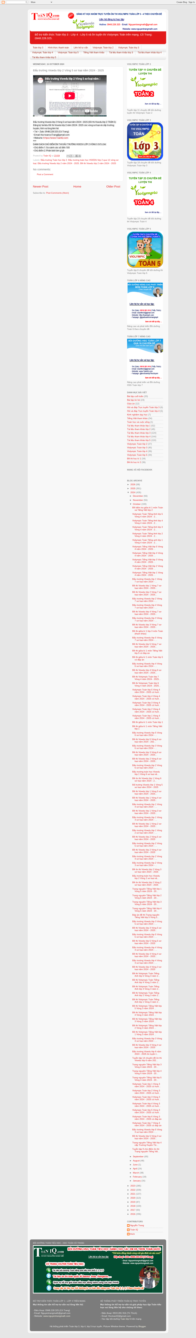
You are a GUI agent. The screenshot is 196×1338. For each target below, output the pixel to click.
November (138, 500)
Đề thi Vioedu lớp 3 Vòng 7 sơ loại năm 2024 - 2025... (146, 626)
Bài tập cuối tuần (135, 396)
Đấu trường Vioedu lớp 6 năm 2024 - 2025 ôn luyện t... (146, 1052)
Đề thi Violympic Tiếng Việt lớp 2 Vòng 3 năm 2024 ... (147, 1026)
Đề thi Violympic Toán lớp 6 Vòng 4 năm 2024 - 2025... (146, 684)
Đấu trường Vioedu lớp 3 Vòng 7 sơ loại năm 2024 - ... (147, 619)
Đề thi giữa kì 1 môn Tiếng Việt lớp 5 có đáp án (147, 652)
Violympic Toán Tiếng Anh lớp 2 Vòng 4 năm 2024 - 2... (147, 534)
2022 (133, 1190)
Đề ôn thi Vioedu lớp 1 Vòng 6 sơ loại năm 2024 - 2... (146, 779)
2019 (133, 1202)
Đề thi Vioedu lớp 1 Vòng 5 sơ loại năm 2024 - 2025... (146, 792)
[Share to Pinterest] (79, 155)
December (138, 496)
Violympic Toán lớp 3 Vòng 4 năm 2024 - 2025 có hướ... (146, 704)
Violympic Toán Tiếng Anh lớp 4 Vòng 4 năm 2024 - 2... (147, 521)
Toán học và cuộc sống (138, 422)
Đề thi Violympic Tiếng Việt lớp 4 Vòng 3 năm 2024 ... (147, 1013)
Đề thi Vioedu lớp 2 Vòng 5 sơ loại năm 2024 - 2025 (146, 838)
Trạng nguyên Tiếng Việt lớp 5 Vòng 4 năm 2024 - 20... (147, 1078)
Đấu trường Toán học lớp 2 (54, 160)
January (137, 1181)
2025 (133, 488)
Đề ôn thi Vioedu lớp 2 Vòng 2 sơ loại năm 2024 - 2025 (146, 883)
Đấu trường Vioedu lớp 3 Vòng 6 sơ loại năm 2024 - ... (147, 747)
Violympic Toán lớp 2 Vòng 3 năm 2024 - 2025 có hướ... (146, 1091)
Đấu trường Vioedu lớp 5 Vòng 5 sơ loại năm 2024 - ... (147, 935)
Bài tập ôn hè (133, 400)
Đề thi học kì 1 (134, 458)
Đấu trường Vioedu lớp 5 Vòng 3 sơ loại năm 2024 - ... (147, 1130)
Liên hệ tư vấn (81, 47)
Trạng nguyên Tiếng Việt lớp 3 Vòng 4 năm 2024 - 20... (147, 1065)
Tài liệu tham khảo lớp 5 (44, 57)
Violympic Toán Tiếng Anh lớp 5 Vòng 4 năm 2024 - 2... (147, 515)
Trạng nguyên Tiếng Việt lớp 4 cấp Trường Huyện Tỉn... (147, 1143)
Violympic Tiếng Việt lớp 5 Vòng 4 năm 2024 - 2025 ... (147, 547)
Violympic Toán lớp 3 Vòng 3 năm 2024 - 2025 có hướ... (146, 1098)
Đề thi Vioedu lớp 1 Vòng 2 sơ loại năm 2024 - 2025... (146, 825)
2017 (133, 1210)
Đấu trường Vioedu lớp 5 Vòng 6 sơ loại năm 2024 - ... (147, 734)
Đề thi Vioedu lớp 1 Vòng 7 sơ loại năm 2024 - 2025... (146, 587)
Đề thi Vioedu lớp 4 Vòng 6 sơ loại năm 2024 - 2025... (146, 671)
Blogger (142, 1326)
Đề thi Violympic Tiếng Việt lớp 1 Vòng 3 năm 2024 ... (147, 1033)
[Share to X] (73, 155)
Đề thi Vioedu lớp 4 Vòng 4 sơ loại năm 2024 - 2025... (146, 955)
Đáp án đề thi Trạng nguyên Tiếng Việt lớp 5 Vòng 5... (145, 916)
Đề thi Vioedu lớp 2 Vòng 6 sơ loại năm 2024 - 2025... (146, 760)
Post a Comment (45, 174)
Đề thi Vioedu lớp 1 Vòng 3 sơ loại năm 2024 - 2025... (146, 812)
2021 (133, 1194)
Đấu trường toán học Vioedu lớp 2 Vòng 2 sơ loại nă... (146, 877)
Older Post (113, 186)
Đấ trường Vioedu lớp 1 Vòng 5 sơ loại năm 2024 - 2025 (147, 786)
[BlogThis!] (70, 155)
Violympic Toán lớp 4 (42, 52)
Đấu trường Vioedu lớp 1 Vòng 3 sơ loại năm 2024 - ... (147, 818)
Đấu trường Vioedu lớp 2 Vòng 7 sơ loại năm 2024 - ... (147, 600)
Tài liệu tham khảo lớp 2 (139, 429)
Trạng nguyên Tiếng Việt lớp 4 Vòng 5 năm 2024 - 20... (147, 909)
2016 (133, 1214)
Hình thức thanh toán (58, 47)
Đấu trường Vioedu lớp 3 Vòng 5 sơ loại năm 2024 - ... (147, 922)
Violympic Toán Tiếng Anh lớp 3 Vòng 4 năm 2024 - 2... (147, 528)
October (137, 504)
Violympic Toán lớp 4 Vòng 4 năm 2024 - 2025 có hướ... (146, 697)
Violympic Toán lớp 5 (68, 52)
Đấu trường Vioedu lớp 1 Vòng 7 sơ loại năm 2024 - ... (147, 580)
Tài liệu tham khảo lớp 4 (150, 52)
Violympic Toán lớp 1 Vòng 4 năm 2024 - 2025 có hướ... (146, 717)
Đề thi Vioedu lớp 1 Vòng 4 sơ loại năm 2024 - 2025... (146, 799)
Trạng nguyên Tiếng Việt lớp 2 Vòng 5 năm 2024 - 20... (147, 896)
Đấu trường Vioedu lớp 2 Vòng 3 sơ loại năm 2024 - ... (147, 864)
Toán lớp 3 (38, 47)
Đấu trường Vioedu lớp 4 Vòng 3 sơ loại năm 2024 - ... (147, 961)
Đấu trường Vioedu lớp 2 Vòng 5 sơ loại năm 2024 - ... (147, 844)
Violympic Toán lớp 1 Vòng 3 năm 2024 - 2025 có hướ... (146, 1085)
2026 (133, 484)
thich (132, 1234)
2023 (133, 1186)
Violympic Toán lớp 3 (128, 47)
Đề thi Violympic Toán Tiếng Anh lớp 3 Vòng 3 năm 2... (146, 987)
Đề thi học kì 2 (134, 462)
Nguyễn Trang (137, 1225)
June (135, 1165)
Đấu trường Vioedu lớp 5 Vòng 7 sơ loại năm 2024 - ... (147, 639)
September (138, 1156)
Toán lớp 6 (125, 1319)
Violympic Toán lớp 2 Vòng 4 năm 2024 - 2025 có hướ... (146, 710)
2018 (133, 1206)
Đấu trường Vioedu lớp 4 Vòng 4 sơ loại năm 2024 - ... (147, 948)
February (137, 1177)
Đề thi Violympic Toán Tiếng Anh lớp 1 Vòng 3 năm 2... (146, 1000)
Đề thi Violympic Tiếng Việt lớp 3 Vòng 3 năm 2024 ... (147, 1020)
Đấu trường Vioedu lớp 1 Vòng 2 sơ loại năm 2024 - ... (147, 831)
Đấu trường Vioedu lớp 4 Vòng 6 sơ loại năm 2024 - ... (147, 665)
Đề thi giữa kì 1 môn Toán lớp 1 (147, 722)
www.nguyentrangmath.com (56, 1316)
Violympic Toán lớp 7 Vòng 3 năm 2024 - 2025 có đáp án (147, 1124)
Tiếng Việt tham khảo (93, 52)
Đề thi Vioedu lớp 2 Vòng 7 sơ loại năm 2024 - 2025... (146, 593)
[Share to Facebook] (76, 155)
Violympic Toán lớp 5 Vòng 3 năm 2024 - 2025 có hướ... (146, 1111)
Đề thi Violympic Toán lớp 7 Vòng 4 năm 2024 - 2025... (146, 678)
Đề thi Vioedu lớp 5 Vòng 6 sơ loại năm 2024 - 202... (146, 740)
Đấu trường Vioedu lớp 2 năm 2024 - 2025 (58, 163)
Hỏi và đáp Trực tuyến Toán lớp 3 (143, 407)
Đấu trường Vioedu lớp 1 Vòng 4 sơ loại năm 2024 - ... (147, 805)
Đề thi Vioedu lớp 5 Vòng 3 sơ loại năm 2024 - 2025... (146, 1137)
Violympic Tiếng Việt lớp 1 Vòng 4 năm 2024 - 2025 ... (147, 574)
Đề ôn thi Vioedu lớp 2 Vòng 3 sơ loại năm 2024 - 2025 (146, 870)
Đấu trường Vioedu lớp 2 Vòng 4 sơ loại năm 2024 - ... (147, 857)
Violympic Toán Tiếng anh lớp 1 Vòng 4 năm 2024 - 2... (147, 541)
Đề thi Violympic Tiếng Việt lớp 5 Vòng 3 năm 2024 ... (147, 1007)
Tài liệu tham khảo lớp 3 (121, 52)
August (136, 1161)
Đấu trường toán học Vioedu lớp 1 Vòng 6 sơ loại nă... (146, 773)
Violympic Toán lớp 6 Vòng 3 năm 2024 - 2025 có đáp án (147, 1117)
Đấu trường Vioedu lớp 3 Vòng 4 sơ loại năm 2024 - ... (147, 1039)
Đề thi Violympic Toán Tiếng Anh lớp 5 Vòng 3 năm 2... (146, 974)
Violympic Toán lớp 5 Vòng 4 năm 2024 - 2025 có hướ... (146, 691)
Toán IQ (134, 1230)
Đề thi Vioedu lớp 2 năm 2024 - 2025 (98, 163)
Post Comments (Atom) (57, 193)
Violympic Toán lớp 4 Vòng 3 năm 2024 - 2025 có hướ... (146, 1104)
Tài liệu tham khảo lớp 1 (139, 426)
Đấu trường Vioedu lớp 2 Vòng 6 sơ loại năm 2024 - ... (147, 766)
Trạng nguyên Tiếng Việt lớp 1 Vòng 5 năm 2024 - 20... (147, 890)
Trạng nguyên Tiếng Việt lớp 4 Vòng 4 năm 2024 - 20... (147, 1072)
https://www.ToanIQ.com (55, 138)
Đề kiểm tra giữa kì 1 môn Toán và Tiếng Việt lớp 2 (147, 508)
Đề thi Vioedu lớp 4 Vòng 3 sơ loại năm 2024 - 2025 (146, 968)
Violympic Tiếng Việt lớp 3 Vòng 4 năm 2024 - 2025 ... (147, 560)
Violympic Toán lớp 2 (103, 47)
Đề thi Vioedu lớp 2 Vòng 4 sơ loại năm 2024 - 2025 (146, 851)
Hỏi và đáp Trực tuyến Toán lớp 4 (143, 411)
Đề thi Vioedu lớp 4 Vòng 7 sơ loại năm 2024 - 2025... (146, 613)
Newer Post (40, 186)
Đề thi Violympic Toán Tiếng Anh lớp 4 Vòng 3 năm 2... (146, 981)
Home (77, 186)
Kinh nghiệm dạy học (137, 415)
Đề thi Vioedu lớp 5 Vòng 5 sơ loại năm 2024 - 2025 (146, 942)
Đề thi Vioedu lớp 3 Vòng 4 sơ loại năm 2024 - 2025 (146, 1046)
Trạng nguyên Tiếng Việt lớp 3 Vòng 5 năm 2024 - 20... (147, 903)
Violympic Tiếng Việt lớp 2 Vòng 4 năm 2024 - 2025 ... (147, 567)
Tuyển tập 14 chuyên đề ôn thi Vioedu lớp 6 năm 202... (147, 1059)
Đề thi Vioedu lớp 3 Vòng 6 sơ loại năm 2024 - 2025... (146, 753)
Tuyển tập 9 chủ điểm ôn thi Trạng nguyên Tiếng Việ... (146, 1150)
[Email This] (68, 155)
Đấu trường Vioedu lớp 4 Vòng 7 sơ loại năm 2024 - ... (147, 606)
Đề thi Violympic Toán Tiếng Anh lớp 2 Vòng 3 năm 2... (146, 994)
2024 (133, 492)
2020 (133, 1198)
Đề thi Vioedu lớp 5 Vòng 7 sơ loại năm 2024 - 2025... (146, 645)
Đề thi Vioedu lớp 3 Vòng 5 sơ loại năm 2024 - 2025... (146, 929)
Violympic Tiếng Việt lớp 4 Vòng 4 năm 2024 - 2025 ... (147, 554)
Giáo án (131, 404)
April (135, 1168)
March (136, 1173)
